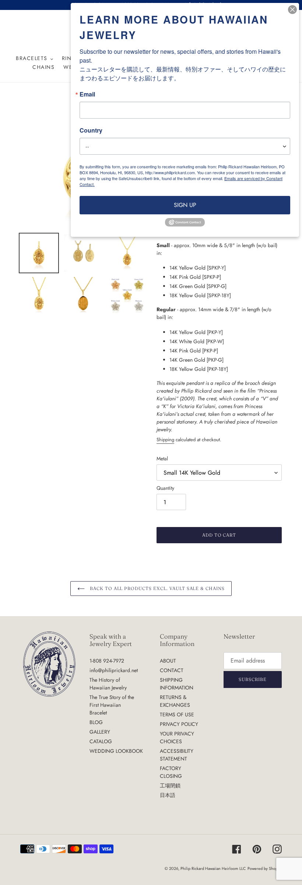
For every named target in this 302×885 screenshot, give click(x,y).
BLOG (96, 722)
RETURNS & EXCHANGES (175, 701)
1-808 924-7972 (106, 660)
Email (87, 94)
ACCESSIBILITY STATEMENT (176, 754)
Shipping (165, 439)
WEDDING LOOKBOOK (116, 751)
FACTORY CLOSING (171, 772)
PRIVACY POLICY (179, 724)
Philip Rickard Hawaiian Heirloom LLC (213, 868)
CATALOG (100, 741)
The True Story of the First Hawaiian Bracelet (111, 704)
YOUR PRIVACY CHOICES (177, 737)
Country (91, 130)
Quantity (165, 488)
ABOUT (168, 660)
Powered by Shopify (264, 868)
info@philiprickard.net (113, 670)
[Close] (292, 9)
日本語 (167, 795)
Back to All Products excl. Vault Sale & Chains (156, 588)
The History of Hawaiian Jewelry (108, 683)
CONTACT (171, 670)
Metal (162, 458)
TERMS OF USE (177, 714)
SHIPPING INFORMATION (176, 683)
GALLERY (99, 731)
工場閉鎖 (170, 785)
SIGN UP (185, 205)
